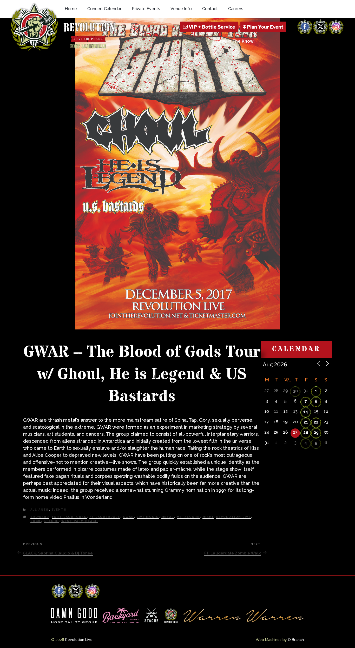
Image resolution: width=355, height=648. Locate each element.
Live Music (148, 517)
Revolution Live (233, 517)
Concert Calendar (104, 8)
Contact (210, 8)
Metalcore (188, 517)
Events (59, 509)
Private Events (146, 8)
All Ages (39, 509)
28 (305, 432)
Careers (235, 8)
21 (306, 422)
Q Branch (296, 640)
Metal (167, 517)
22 (316, 422)
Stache (51, 521)
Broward (39, 517)
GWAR (128, 517)
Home (71, 8)
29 (316, 432)
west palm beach (79, 521)
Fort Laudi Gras (69, 517)
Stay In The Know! (236, 41)
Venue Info (181, 8)
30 (295, 390)
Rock (35, 521)
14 (305, 411)
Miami (208, 517)
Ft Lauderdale (104, 517)
